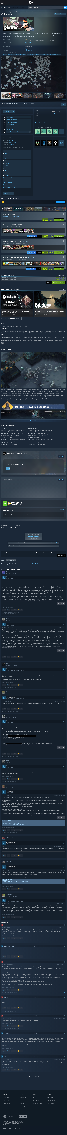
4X (57, 54)
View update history (8, 177)
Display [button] (53, 552)
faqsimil (8, 618)
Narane (8, 571)
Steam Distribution (8, 1106)
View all (62, 509)
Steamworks (6, 1103)
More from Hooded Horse (17, 454)
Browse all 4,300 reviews (33, 1076)
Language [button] (26, 552)
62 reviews (15, 573)
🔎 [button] (64, 403)
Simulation (10, 54)
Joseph (8, 715)
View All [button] (62, 289)
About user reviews (19, 528)
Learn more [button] (60, 202)
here (31, 514)
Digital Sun (28, 49)
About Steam (6, 1097)
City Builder (16, 54)
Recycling (22, 1106)
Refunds (35, 1109)
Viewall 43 (61, 131)
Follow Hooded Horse (15, 464)
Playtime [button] (45, 552)
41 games (8, 787)
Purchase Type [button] (16, 552)
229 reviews (15, 839)
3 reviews (14, 787)
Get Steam (50, 1097)
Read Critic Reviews (16, 504)
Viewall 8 (61, 143)
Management (38, 54)
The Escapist (4, 328)
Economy (54, 54)
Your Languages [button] (10, 560)
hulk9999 (8, 861)
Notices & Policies (37, 1103)
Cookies (35, 1106)
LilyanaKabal (9, 837)
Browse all (61, 275)
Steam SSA (6, 1100)
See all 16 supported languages (42, 122)
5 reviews (8, 693)
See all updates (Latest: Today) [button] (12, 318)
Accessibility (36, 1100)
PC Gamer (3, 343)
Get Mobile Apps (51, 1100)
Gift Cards (6, 1109)
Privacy (34, 1097)
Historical (49, 54)
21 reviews (8, 863)
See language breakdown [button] (7, 528)
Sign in (3, 103)
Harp (7, 663)
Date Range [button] (36, 552)
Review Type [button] (5, 552)
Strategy (5, 54)
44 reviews (15, 896)
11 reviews (15, 665)
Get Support (50, 1103)
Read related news (8, 180)
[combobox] (46, 7)
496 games (8, 665)
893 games (8, 839)
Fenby (7, 692)
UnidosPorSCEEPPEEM (12, 786)
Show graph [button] (60, 555)
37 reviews (15, 717)
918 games (8, 896)
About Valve (23, 1097)
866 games (8, 573)
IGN (2, 334)
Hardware (22, 1103)
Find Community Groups (9, 187)
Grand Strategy (30, 54)
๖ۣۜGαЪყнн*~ (9, 894)
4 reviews (8, 762)
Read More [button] (61, 603)
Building (43, 54)
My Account (50, 1106)
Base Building (23, 54)
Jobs (21, 1100)
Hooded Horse (28, 50)
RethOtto (8, 760)
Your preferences (30, 528)
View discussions (7, 182)
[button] (3, 7)
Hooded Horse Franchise (22, 12)
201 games (8, 717)
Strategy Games (11, 12)
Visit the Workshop (8, 184)
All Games (3, 12)
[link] (48, 219)
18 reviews (8, 620)
